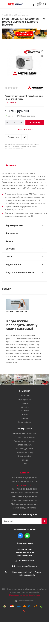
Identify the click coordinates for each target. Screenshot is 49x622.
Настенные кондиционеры (24, 477)
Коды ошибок (24, 456)
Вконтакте (20, 535)
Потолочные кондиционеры (24, 492)
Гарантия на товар (24, 452)
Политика (24, 410)
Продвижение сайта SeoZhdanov (24, 595)
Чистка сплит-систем (16, 311)
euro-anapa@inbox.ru (27, 566)
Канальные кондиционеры (24, 496)
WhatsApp (27, 535)
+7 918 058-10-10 (26, 560)
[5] (16, 88)
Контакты (24, 407)
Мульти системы (24, 485)
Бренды (24, 418)
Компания (24, 390)
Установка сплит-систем (24, 433)
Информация (24, 428)
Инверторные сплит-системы (25, 481)
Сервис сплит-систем (25, 437)
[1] (6, 88)
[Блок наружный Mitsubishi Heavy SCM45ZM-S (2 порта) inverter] (24, 62)
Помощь (24, 460)
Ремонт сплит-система (24, 441)
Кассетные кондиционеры (24, 489)
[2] (9, 88)
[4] (14, 88)
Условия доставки (24, 448)
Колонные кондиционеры (24, 500)
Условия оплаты (24, 444)
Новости (24, 403)
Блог (24, 463)
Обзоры (24, 414)
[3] (11, 88)
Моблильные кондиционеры (24, 504)
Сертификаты (24, 399)
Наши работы (24, 422)
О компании (24, 395)
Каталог (24, 472)
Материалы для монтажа (24, 507)
